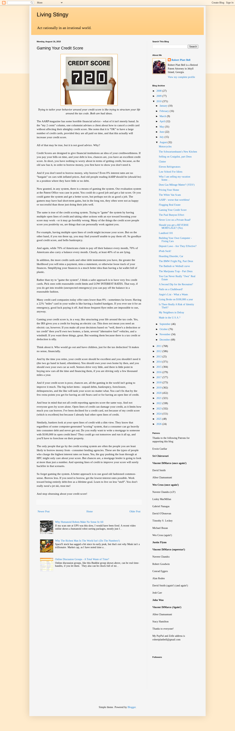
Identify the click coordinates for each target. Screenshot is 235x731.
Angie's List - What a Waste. (174, 294)
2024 (159, 413)
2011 (159, 346)
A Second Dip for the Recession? (176, 284)
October (164, 329)
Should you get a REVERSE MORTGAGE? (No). (174, 227)
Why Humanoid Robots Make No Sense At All (79, 522)
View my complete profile (181, 77)
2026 (159, 424)
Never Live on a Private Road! (175, 219)
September (165, 324)
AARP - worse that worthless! (174, 199)
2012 (159, 351)
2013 (159, 356)
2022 (159, 403)
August (164, 142)
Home (89, 511)
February (165, 111)
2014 (159, 361)
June (162, 131)
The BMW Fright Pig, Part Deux (176, 261)
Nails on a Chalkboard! (171, 289)
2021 (159, 398)
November (165, 334)
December (165, 339)
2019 (159, 387)
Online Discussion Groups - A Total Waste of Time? (82, 559)
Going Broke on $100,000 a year (176, 299)
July (162, 137)
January (164, 105)
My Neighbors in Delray (171, 312)
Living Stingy (52, 14)
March (163, 116)
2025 (159, 419)
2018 (159, 382)
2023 (159, 408)
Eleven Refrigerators (169, 166)
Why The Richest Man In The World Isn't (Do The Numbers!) (87, 540)
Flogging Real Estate (169, 204)
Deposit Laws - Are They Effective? (177, 246)
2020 (159, 393)
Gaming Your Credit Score (173, 210)
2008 (159, 90)
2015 (159, 367)
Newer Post (44, 511)
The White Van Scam (170, 195)
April (163, 121)
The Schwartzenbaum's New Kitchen (178, 151)
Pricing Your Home (169, 190)
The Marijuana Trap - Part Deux (176, 271)
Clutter (162, 161)
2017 (159, 377)
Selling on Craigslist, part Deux (175, 156)
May (162, 126)
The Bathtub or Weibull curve (174, 266)
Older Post (134, 511)
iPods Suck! (165, 251)
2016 (159, 372)
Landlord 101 (166, 233)
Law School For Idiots (170, 171)
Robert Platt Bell (180, 60)
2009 (159, 96)
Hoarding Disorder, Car (171, 256)
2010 (159, 101)
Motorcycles (165, 146)
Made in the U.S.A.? (169, 317)
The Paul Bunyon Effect (171, 215)
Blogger (132, 707)
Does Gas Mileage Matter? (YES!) (177, 184)
